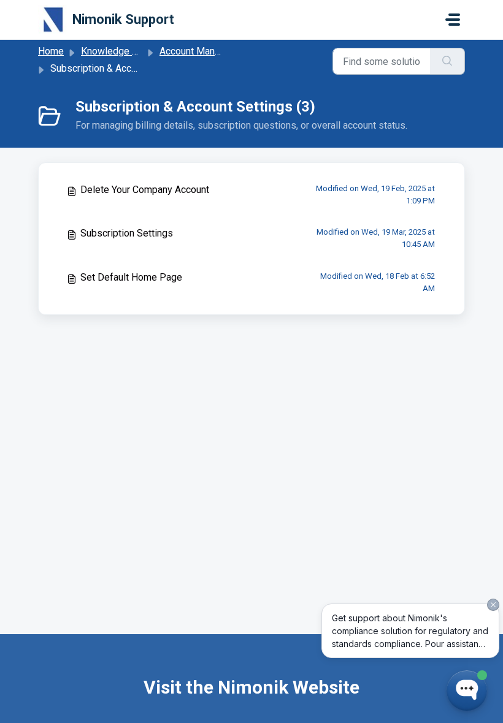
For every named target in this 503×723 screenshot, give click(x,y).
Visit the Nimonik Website (251, 687)
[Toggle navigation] (452, 20)
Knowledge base (117, 51)
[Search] (447, 61)
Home (51, 51)
